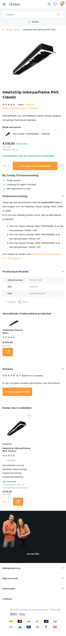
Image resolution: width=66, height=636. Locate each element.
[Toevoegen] (8, 352)
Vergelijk (11, 302)
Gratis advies (14, 180)
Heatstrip (29, 104)
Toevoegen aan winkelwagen (35, 165)
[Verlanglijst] (55, 4)
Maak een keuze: (12, 127)
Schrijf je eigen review (17, 391)
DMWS (13, 613)
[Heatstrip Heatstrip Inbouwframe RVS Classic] (16, 428)
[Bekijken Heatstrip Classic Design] (14, 324)
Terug (8, 29)
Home (17, 29)
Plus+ (23, 613)
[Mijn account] (49, 4)
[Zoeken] (59, 14)
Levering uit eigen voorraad (21, 184)
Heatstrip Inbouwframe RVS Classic (16, 449)
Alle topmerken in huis (18, 188)
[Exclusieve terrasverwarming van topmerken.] (17, 4)
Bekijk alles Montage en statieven (20, 108)
